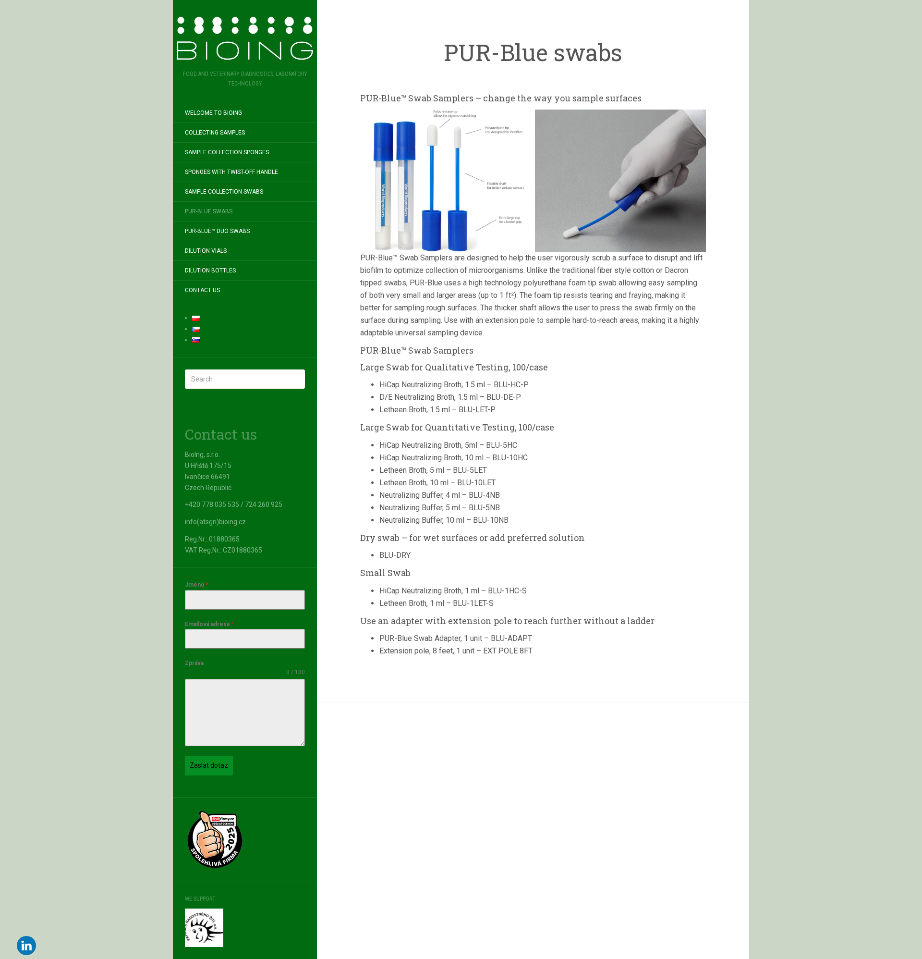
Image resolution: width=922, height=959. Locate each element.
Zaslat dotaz (209, 765)
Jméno (196, 584)
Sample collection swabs (224, 191)
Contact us (202, 290)
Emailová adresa (209, 624)
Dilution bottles (210, 270)
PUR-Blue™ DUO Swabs (217, 231)
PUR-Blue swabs (208, 211)
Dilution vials (206, 250)
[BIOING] (245, 38)
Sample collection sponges (227, 152)
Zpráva (194, 663)
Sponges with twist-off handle (231, 172)
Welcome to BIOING (213, 113)
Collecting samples (215, 132)
